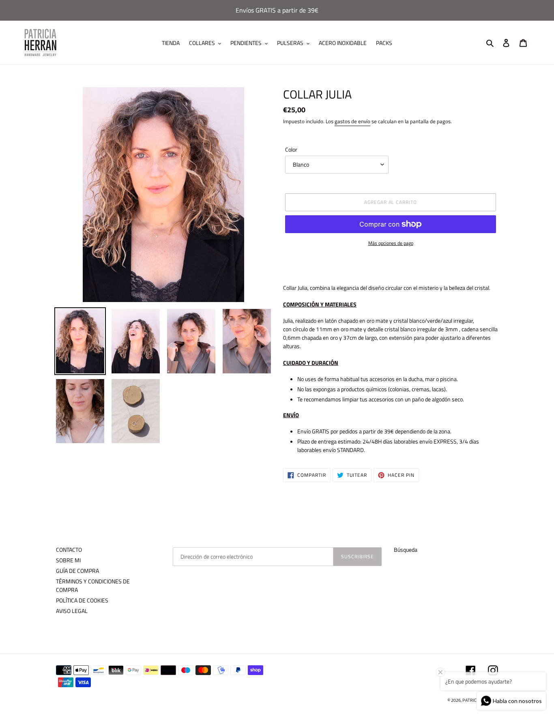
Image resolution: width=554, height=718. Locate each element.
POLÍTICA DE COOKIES (82, 600)
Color (291, 149)
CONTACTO (69, 549)
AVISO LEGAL (72, 611)
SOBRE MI (68, 560)
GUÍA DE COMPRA (77, 570)
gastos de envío (352, 121)
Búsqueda (405, 549)
